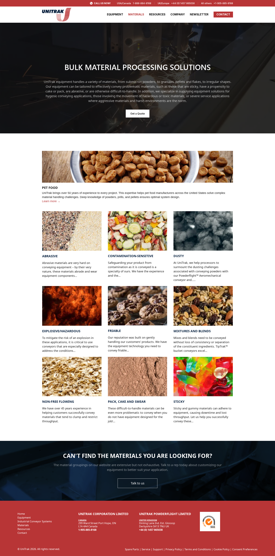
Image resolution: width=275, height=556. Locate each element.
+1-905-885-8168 (223, 3)
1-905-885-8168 (87, 530)
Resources (24, 529)
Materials (23, 525)
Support (158, 549)
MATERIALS (136, 14)
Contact (22, 533)
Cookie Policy (221, 549)
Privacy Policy (174, 549)
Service (146, 549)
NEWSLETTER (199, 14)
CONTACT (223, 14)
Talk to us (137, 483)
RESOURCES (157, 14)
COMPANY (177, 14)
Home (21, 514)
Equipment (24, 517)
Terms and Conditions (197, 549)
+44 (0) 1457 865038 (183, 3)
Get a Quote (137, 113)
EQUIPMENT (115, 14)
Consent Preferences (244, 549)
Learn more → (51, 201)
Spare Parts (132, 549)
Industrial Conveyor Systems (35, 521)
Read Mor (48, 213)
